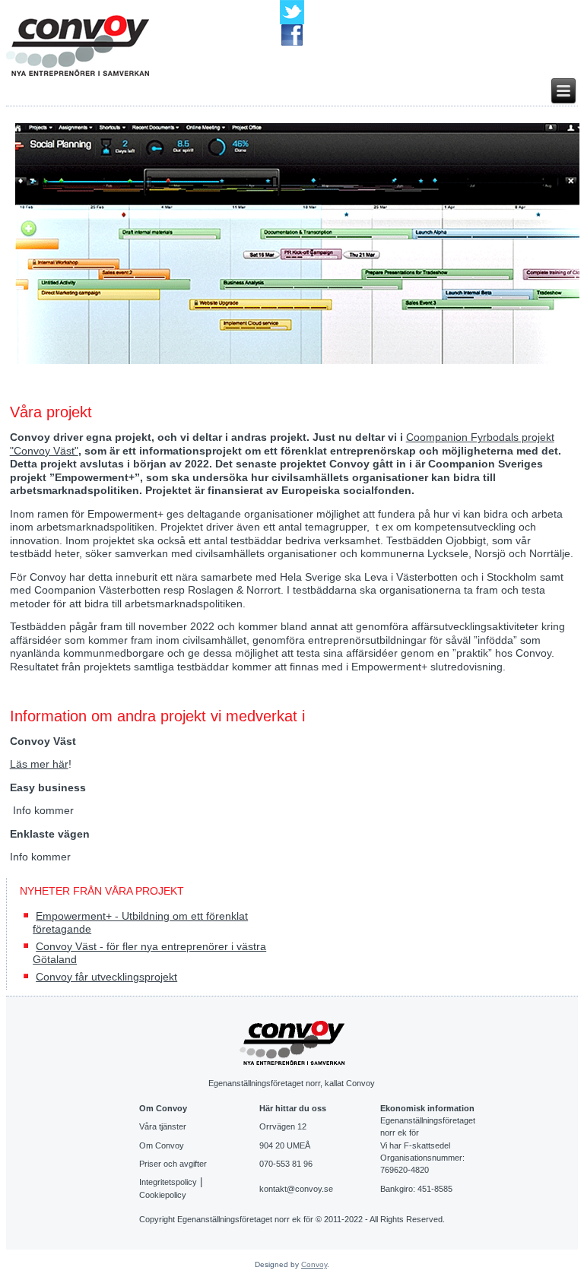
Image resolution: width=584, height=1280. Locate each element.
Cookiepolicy (162, 1194)
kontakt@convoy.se (296, 1188)
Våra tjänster (162, 1126)
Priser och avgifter (173, 1163)
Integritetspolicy (168, 1182)
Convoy (314, 1264)
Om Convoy (161, 1145)
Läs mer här (39, 764)
